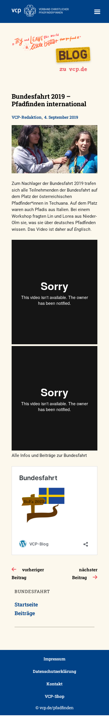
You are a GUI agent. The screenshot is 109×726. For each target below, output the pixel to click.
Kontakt (54, 684)
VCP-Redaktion (27, 117)
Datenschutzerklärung (54, 671)
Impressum (54, 659)
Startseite (26, 604)
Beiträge (25, 613)
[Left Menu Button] (97, 11)
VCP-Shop (54, 696)
